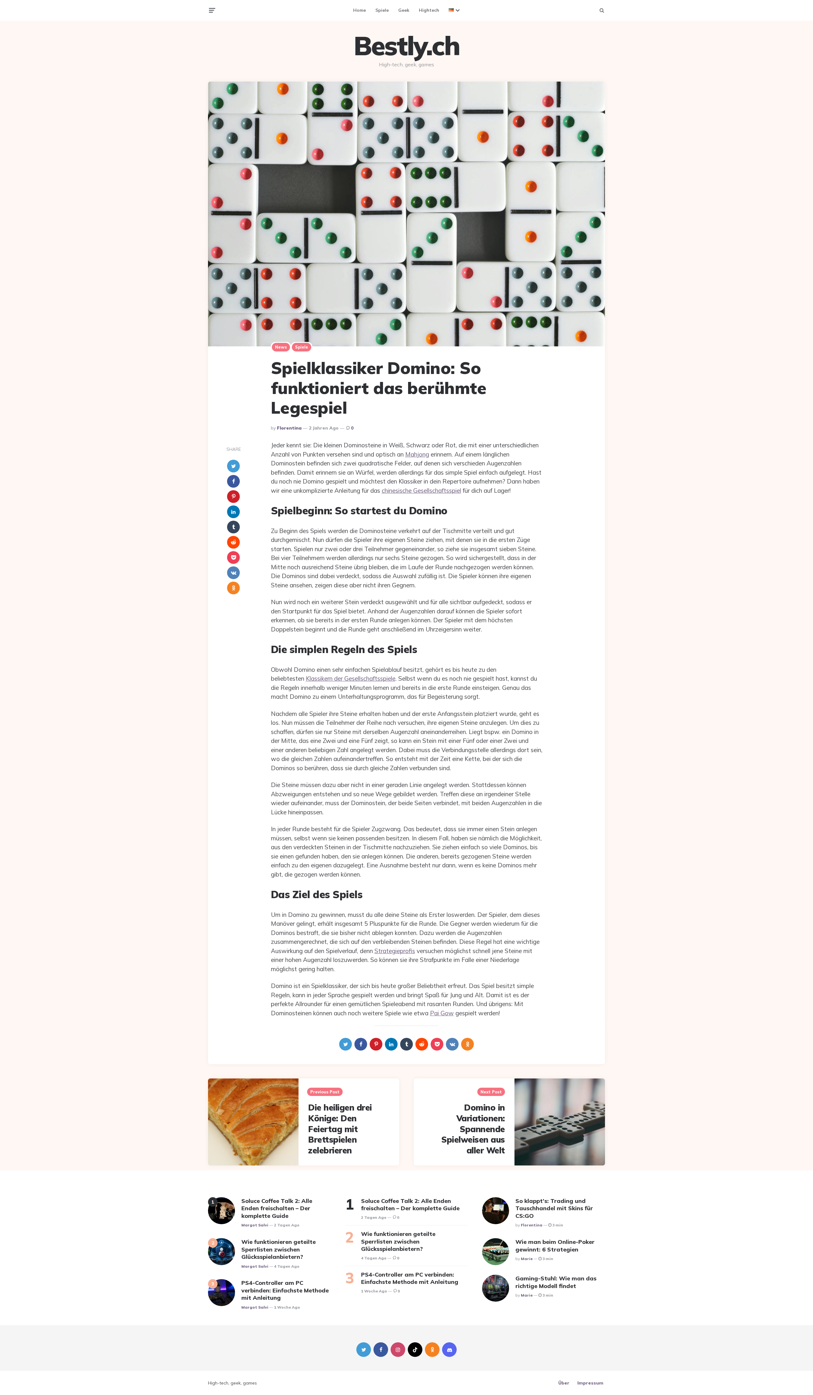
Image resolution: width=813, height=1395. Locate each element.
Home (359, 10)
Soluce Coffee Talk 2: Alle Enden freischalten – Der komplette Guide (276, 1208)
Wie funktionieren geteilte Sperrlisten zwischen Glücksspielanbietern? (278, 1249)
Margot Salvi (254, 1225)
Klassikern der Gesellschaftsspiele (350, 678)
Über (563, 1383)
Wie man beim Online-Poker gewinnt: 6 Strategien (555, 1245)
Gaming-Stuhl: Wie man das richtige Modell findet (555, 1282)
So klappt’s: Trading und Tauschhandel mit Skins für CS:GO (554, 1208)
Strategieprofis (394, 951)
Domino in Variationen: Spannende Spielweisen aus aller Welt (473, 1129)
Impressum (590, 1383)
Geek (403, 10)
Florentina (289, 428)
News (281, 347)
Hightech (429, 10)
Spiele (382, 10)
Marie (527, 1258)
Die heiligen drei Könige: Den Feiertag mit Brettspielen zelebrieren (340, 1129)
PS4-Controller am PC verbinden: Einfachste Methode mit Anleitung (285, 1290)
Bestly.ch (407, 45)
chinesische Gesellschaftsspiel (421, 490)
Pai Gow (442, 1013)
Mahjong (417, 454)
